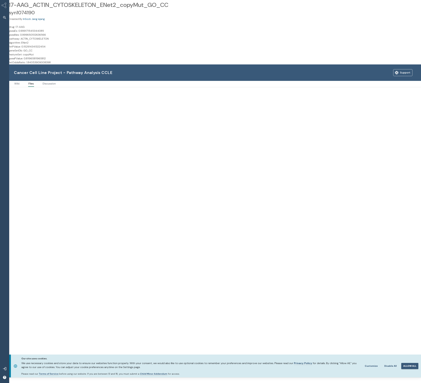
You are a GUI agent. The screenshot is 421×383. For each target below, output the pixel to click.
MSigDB (26, 92)
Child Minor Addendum (153, 373)
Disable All (390, 365)
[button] (4, 17)
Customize (371, 365)
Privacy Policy (303, 363)
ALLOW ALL (409, 365)
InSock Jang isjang (34, 19)
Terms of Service (49, 373)
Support (380, 72)
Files (16, 92)
